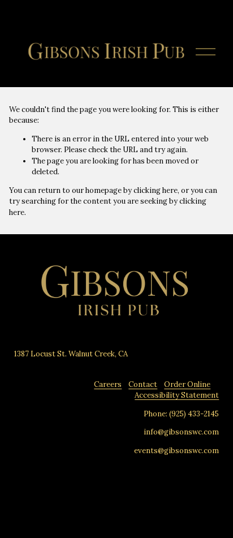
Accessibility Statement (177, 395)
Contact (142, 384)
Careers (108, 384)
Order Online (187, 384)
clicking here (155, 190)
